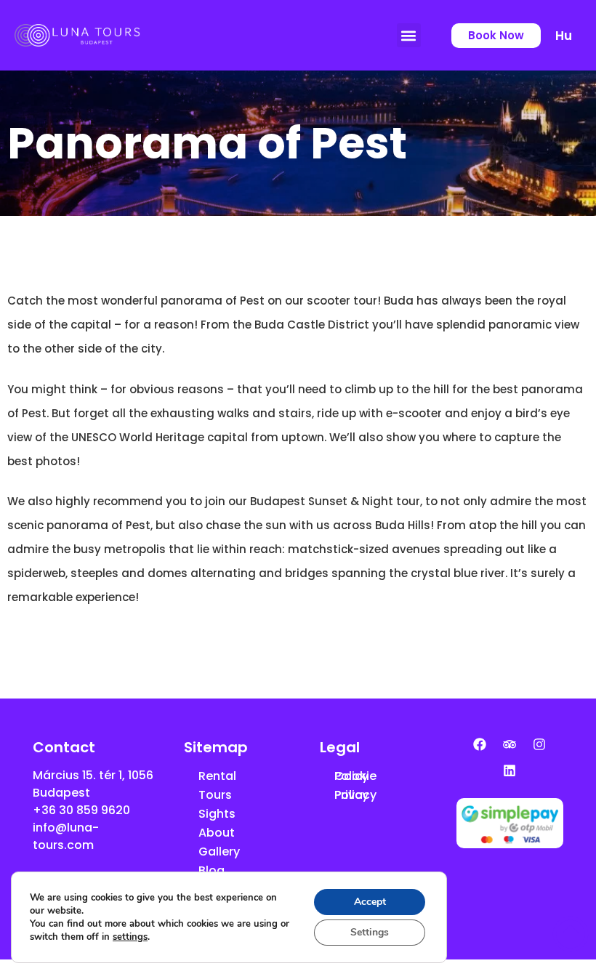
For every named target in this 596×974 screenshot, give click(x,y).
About (216, 832)
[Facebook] (480, 744)
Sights (216, 813)
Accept (370, 902)
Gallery (219, 851)
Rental (217, 776)
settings (130, 936)
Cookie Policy (355, 776)
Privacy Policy (355, 794)
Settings (369, 932)
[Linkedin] (509, 770)
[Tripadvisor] (509, 744)
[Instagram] (539, 744)
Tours (215, 794)
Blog (211, 870)
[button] (409, 35)
